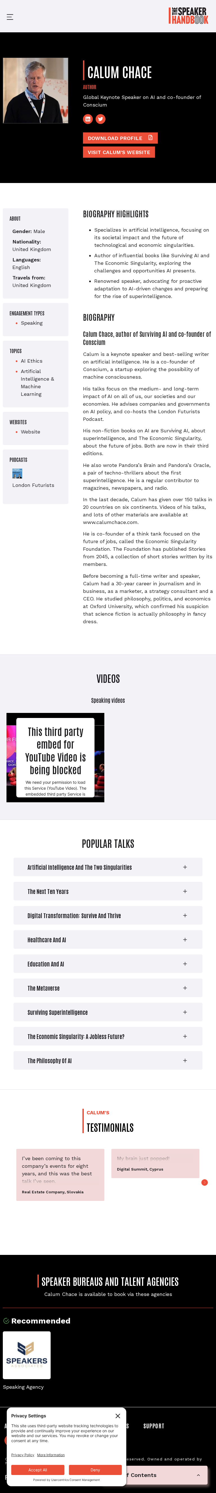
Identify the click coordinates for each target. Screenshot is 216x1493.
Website (30, 432)
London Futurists (33, 485)
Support (154, 1425)
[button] (5, 16)
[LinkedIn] (88, 119)
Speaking (32, 323)
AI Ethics (31, 361)
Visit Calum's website (119, 152)
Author (89, 86)
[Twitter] (100, 119)
